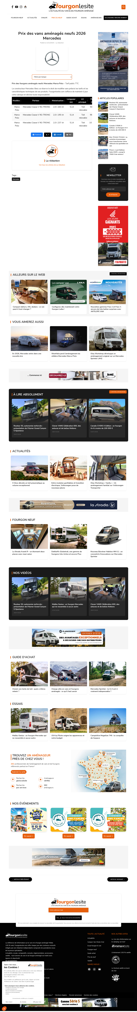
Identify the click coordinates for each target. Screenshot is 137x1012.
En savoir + (28, 836)
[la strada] (68, 504)
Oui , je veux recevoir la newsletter (68, 918)
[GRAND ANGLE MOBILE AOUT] (113, 62)
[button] (20, 100)
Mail (70, 135)
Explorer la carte (18, 772)
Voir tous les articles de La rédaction (52, 165)
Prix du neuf (57, 18)
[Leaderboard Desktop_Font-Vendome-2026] (68, 1002)
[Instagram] (21, 7)
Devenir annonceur (75, 995)
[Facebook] (12, 7)
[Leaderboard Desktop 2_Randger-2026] (68, 638)
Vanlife (44, 18)
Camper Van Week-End (95, 942)
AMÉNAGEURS (96, 18)
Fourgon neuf (17, 18)
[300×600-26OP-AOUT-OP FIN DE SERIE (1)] (113, 236)
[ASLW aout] (29, 292)
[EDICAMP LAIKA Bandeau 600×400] (68, 292)
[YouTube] (16, 7)
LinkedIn (59, 135)
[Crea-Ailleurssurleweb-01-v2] (107, 292)
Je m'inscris (113, 195)
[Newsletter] (25, 7)
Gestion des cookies (91, 995)
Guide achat (71, 18)
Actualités (32, 18)
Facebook (38, 135)
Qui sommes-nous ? (46, 995)
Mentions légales (61, 995)
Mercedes (16, 179)
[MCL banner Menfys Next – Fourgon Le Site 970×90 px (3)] (68, 375)
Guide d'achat (23, 657)
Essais (84, 18)
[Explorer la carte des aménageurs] (98, 771)
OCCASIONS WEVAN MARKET (116, 18)
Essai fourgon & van (94, 946)
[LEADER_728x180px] (68, 857)
